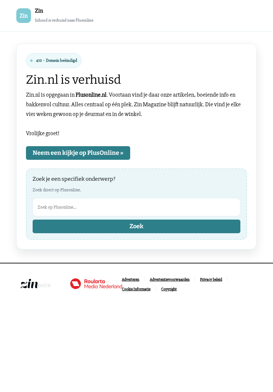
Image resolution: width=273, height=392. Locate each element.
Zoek (136, 226)
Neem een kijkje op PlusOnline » (78, 152)
